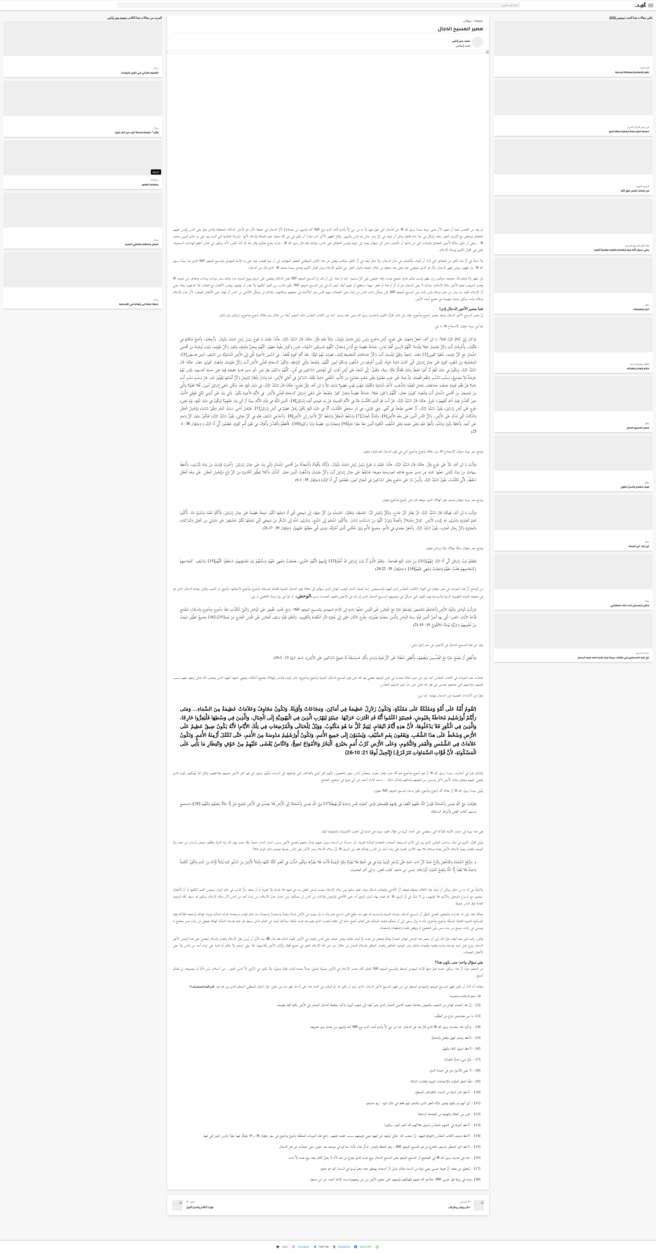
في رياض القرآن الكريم (638, 127)
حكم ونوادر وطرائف (638, 368)
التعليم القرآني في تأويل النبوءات (140, 73)
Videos (155, 179)
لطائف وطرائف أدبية (639, 364)
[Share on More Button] (278, 1247)
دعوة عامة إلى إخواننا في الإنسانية (139, 304)
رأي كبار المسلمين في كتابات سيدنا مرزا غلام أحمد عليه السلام (613, 658)
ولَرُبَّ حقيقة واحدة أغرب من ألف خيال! (137, 132)
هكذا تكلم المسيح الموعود (637, 245)
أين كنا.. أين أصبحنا (639, 546)
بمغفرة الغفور (150, 185)
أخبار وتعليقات (641, 309)
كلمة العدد (644, 67)
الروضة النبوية (642, 186)
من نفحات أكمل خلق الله (635, 191)
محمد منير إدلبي (117, 17)
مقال (647, 304)
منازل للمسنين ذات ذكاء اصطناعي (629, 605)
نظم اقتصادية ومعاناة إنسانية (632, 72)
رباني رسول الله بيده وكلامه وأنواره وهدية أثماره (621, 250)
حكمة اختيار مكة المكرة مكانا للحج (629, 131)
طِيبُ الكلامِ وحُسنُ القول (635, 487)
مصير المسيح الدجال (638, 428)
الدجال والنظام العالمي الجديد (142, 244)
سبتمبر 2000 (617, 17)
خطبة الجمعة (642, 652)
